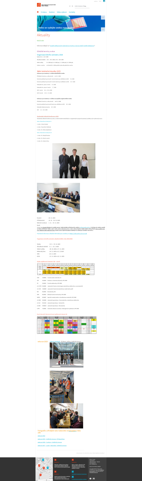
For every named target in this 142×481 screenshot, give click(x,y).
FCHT (100, 1)
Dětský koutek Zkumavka (60, 476)
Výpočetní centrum (93, 472)
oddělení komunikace (63, 464)
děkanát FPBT (75, 465)
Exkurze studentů (55, 341)
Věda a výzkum (75, 464)
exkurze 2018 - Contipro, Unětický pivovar (50, 442)
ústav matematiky (65, 478)
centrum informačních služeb (63, 467)
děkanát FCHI (81, 465)
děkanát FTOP (82, 464)
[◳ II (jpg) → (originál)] (58, 212)
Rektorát (56, 464)
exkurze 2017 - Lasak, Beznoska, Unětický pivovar (52, 445)
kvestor (77, 468)
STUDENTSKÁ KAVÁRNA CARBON (79, 479)
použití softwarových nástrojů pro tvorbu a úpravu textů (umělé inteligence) (72, 46)
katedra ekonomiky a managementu (60, 478)
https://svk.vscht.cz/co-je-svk (78, 233)
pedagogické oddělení (59, 465)
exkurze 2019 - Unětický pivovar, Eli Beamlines (51, 439)
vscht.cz (95, 1)
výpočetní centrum (76, 467)
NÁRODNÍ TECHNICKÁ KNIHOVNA (79, 474)
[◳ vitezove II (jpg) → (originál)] (73, 178)
